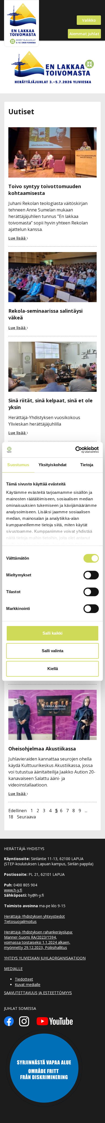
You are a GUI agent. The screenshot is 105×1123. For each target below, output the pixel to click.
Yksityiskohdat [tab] (52, 464)
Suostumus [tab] (18, 464)
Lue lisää (17, 238)
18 (10, 817)
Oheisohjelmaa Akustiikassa (42, 748)
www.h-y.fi (13, 890)
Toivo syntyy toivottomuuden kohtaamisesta (44, 189)
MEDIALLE (13, 968)
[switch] (91, 575)
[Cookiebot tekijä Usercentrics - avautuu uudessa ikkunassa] (75, 449)
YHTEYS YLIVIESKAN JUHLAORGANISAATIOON (45, 958)
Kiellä (52, 668)
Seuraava (26, 817)
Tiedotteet (24, 979)
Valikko (89, 20)
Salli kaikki (52, 633)
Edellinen (17, 811)
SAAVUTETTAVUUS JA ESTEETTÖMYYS (38, 992)
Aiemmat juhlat (84, 33)
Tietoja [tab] (86, 464)
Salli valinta (52, 650)
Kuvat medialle (27, 984)
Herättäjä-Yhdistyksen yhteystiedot (34, 916)
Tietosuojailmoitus (20, 921)
